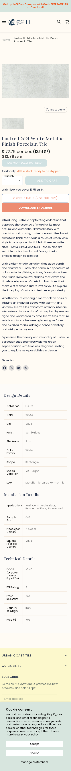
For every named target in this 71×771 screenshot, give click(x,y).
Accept (34, 744)
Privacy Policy (30, 734)
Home (6, 39)
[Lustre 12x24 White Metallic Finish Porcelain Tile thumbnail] (13, 123)
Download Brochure (35, 208)
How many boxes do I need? (24, 162)
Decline (34, 753)
